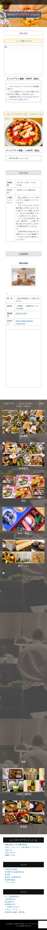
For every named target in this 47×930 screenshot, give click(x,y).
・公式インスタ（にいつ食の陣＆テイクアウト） (22, 847)
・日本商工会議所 (10, 869)
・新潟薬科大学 (9, 904)
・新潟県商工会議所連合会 (13, 872)
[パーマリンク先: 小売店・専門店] (23, 780)
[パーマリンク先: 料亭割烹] (23, 454)
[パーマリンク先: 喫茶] (23, 665)
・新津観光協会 (9, 880)
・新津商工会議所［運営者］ (14, 912)
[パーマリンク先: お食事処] (23, 421)
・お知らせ (7, 850)
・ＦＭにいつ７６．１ (12, 909)
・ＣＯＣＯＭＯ (9, 882)
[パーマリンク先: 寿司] (23, 486)
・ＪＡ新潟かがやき (11, 907)
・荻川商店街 (8, 901)
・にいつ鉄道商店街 (11, 896)
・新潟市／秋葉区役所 (12, 877)
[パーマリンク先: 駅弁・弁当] (23, 519)
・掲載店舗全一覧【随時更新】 (15, 844)
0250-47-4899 (21, 313)
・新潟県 (6, 874)
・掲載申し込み (9, 855)
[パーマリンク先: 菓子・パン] (23, 551)
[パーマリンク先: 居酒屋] (23, 812)
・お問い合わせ (9, 852)
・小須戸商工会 (9, 899)
